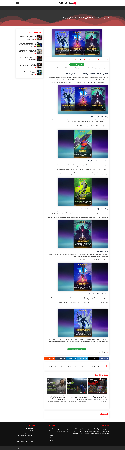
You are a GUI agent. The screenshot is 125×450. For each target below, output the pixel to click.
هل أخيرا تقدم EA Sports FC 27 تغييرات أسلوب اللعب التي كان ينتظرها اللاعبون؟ (57, 397)
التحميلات (67, 8)
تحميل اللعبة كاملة (76, 65)
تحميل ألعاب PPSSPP (28, 433)
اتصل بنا (43, 8)
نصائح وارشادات (80, 59)
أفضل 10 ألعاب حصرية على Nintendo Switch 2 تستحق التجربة (97, 397)
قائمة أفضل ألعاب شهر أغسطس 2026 (27, 58)
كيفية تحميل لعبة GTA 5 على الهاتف (25, 441)
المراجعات (75, 8)
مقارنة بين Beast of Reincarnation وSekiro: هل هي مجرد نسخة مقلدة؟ (28, 64)
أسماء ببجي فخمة (29, 439)
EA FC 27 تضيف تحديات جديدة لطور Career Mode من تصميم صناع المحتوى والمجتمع (77, 397)
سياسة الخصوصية (29, 428)
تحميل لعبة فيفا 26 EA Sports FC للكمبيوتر (25, 436)
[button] (104, 358)
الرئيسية (82, 8)
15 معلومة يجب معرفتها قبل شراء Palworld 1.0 (28, 71)
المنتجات (59, 8)
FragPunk (99, 352)
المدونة (50, 8)
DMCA (31, 431)
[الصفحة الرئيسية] (68, 3)
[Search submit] (17, 3)
